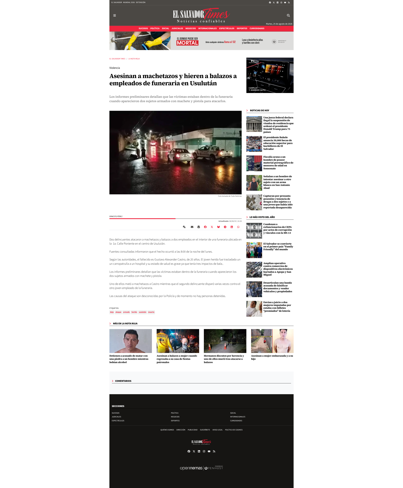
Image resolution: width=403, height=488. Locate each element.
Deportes (175, 420)
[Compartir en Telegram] (225, 227)
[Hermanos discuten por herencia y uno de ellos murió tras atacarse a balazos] (225, 341)
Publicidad (193, 430)
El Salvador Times (117, 58)
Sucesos (115, 413)
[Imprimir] (198, 227)
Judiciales (116, 416)
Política (174, 413)
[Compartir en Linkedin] (231, 227)
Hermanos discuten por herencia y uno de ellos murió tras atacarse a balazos (224, 359)
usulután (142, 312)
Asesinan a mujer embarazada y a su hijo (272, 357)
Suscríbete (205, 430)
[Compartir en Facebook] (205, 227)
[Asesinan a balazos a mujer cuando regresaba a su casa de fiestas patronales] (178, 341)
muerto (151, 312)
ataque (118, 312)
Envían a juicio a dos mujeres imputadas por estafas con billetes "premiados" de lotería (277, 307)
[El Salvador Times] (201, 15)
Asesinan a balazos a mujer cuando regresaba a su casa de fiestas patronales (177, 359)
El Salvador (116, 2)
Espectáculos (118, 420)
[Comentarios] (185, 227)
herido (134, 312)
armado (126, 312)
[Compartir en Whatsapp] (238, 227)
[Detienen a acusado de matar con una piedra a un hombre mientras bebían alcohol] (130, 341)
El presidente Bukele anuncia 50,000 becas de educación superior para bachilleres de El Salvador (277, 143)
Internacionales (237, 416)
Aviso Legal (218, 430)
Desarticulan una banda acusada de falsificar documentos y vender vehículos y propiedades (277, 287)
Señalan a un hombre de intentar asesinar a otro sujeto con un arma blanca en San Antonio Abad (277, 182)
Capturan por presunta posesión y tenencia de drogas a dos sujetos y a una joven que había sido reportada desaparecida (278, 201)
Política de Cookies (234, 430)
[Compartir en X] (212, 227)
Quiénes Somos (167, 430)
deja (112, 312)
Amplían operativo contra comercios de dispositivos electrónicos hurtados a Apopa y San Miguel (278, 269)
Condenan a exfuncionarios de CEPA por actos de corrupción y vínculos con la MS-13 (277, 229)
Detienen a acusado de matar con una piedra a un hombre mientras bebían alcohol (128, 359)
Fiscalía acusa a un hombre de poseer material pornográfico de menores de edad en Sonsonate (278, 162)
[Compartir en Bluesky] (218, 227)
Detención (140, 2)
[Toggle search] (288, 15)
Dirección (180, 430)
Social (233, 413)
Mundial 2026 (129, 2)
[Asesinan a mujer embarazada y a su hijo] (272, 341)
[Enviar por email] (192, 227)
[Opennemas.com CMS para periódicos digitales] (201, 471)
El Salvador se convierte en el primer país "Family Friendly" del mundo (278, 246)
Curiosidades (236, 420)
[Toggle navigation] (114, 15)
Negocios (175, 416)
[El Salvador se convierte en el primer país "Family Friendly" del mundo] (254, 250)
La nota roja (134, 58)
